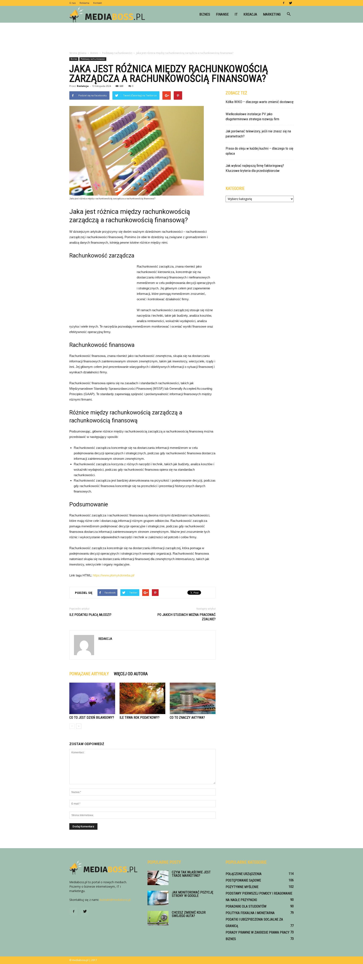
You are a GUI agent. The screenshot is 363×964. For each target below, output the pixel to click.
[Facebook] (283, 3)
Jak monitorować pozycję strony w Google (192, 894)
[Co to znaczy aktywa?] (193, 698)
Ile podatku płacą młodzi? (90, 615)
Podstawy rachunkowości (93, 58)
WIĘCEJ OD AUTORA (131, 673)
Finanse (222, 14)
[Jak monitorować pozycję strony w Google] (157, 898)
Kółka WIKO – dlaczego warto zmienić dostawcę (259, 102)
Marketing (272, 14)
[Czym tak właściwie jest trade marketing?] (157, 878)
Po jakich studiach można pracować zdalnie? (186, 617)
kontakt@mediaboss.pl (115, 900)
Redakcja (83, 86)
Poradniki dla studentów (246, 906)
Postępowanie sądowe (243, 880)
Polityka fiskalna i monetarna (250, 913)
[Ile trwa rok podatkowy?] (142, 698)
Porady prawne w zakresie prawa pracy (257, 932)
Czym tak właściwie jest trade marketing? (191, 874)
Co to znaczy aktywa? (187, 718)
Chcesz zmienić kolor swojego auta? (189, 914)
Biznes (204, 14)
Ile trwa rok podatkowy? (139, 718)
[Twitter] (290, 3)
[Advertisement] (181, 37)
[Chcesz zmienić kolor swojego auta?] (157, 918)
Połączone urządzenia (244, 874)
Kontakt (97, 2)
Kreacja (250, 14)
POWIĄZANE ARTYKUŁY (89, 673)
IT (236, 14)
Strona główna (77, 53)
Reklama (84, 2)
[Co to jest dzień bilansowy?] (92, 698)
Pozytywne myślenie (242, 887)
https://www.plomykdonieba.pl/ (113, 575)
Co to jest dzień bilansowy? (91, 718)
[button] (289, 14)
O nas (72, 2)
